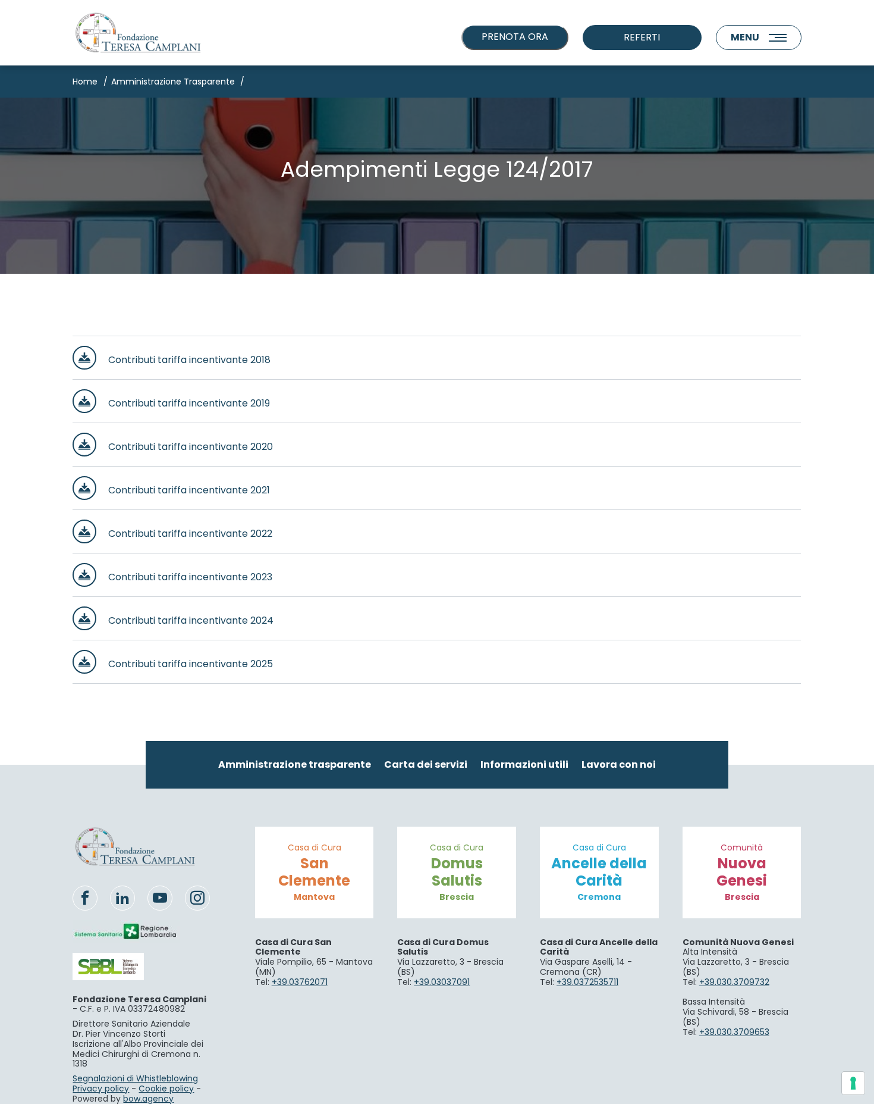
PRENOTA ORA (515, 36)
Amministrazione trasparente (294, 764)
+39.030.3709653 (734, 1032)
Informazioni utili (524, 764)
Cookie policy (166, 1088)
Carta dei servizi (425, 764)
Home (85, 81)
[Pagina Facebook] (85, 898)
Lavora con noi (618, 764)
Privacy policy (101, 1088)
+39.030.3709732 (734, 982)
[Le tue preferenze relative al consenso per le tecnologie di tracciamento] (853, 1083)
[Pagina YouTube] (159, 898)
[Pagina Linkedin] (122, 898)
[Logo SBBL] (126, 966)
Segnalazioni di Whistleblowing (135, 1078)
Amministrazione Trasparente (173, 81)
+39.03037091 (442, 982)
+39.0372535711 (587, 982)
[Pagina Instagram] (197, 898)
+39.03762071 (300, 982)
